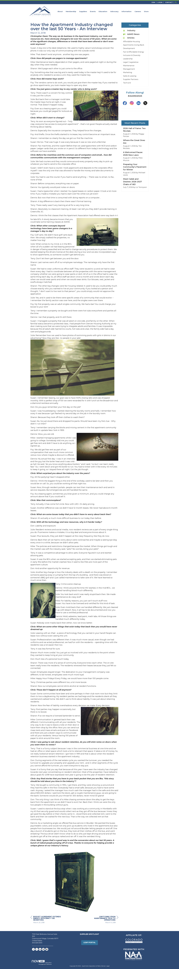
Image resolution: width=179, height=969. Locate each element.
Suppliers (83, 11)
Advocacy (114, 11)
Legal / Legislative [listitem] (130, 62)
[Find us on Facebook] (33, 949)
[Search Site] (176, 2)
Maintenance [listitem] (128, 66)
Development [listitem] (129, 48)
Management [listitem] (129, 69)
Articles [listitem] (130, 38)
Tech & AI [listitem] (127, 83)
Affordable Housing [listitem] (131, 41)
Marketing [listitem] (127, 72)
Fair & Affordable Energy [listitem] (133, 52)
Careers (138, 11)
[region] (102, 920)
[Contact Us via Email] (46, 949)
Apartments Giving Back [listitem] (133, 45)
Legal (107, 966)
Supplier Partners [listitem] (130, 79)
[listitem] (154, 2)
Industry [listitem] (131, 30)
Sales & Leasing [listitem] (129, 76)
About (60, 11)
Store (146, 11)
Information (126, 11)
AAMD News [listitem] (133, 34)
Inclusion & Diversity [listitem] (131, 55)
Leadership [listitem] (128, 59)
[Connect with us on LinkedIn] (40, 949)
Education (103, 11)
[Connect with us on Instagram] (43, 949)
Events (93, 11)
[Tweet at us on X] (36, 949)
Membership (71, 11)
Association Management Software (45, 963)
